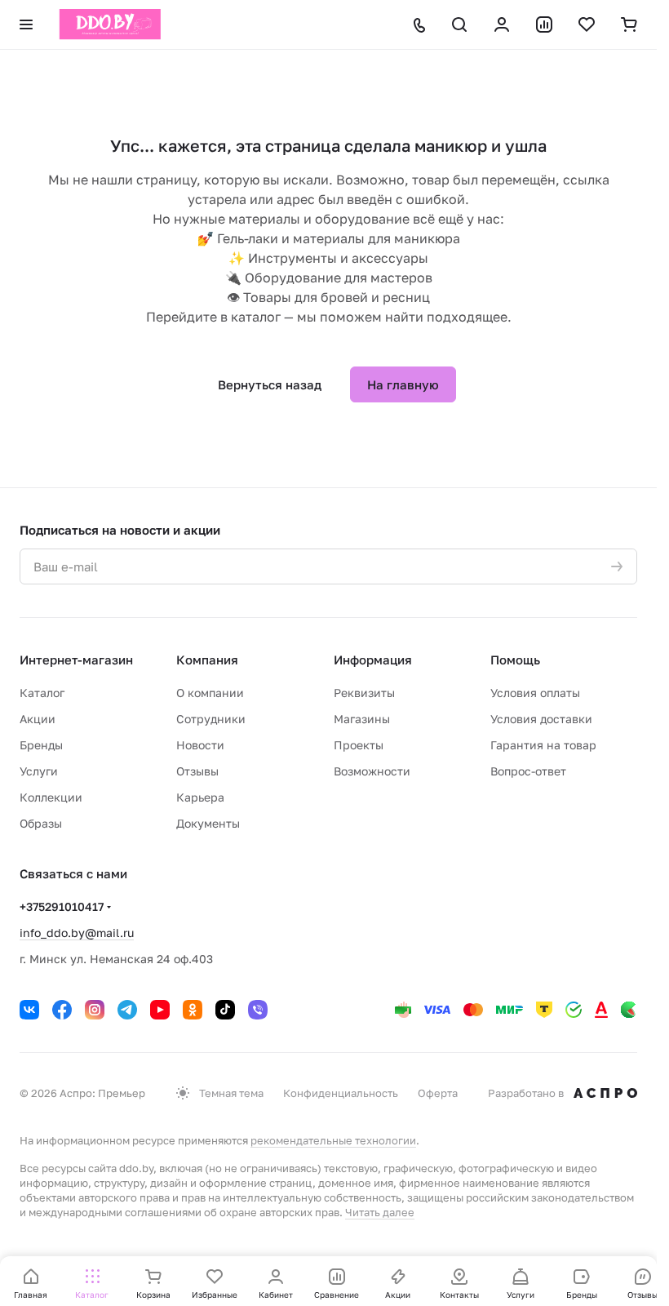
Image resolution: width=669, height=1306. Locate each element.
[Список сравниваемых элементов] (544, 24)
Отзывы (197, 771)
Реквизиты (364, 693)
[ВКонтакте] (29, 1009)
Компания (207, 659)
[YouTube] (160, 1009)
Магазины (362, 719)
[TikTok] (225, 1009)
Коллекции (51, 797)
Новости (200, 745)
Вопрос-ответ (528, 771)
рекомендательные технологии (333, 1140)
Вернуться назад (269, 384)
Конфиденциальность (340, 1092)
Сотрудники (211, 719)
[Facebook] (62, 1009)
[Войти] (502, 24)
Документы (208, 823)
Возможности (372, 771)
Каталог (42, 693)
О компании (210, 693)
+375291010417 (62, 906)
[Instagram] (94, 1009)
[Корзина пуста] (629, 24)
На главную (403, 384)
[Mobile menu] (26, 24)
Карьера (200, 797)
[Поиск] (459, 24)
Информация (373, 659)
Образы (41, 823)
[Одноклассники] (192, 1009)
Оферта (438, 1092)
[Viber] (258, 1009)
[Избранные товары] (586, 24)
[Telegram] (127, 1009)
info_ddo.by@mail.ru (77, 933)
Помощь (515, 659)
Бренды (41, 745)
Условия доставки (541, 719)
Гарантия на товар (543, 745)
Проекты (358, 745)
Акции (37, 719)
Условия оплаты (535, 693)
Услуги (39, 771)
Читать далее (379, 1212)
